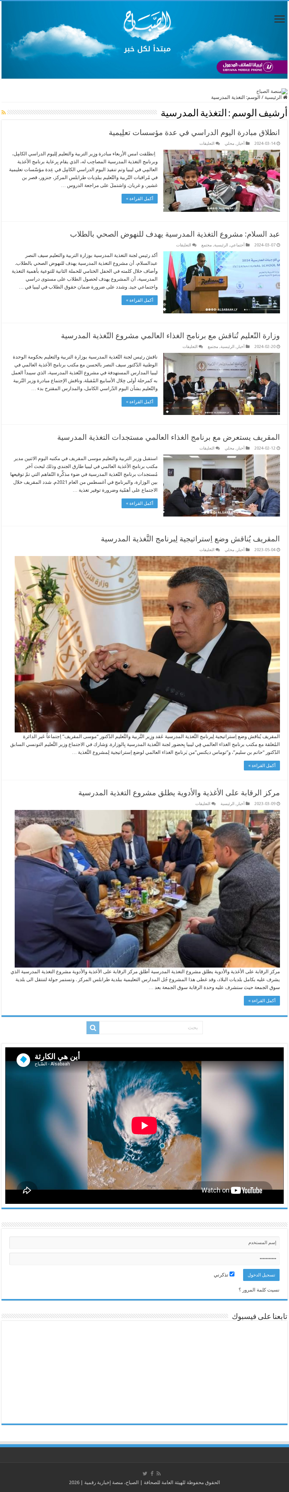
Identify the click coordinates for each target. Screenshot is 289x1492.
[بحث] (93, 1027)
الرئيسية (274, 97)
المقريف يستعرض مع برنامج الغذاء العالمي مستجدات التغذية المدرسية (168, 437)
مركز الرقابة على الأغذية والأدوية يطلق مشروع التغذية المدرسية (179, 792)
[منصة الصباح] (144, 40)
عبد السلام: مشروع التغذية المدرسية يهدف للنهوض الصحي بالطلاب (175, 234)
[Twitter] (145, 1473)
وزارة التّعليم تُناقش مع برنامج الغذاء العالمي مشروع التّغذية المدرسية (170, 335)
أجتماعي (237, 245)
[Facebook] (152, 1473)
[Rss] (158, 1473)
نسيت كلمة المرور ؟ (259, 1290)
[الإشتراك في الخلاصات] (4, 112)
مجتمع (206, 245)
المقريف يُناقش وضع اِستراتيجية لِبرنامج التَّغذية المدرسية (190, 538)
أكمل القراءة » (139, 198)
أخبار (241, 143)
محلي (229, 143)
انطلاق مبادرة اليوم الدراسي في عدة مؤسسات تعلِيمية (194, 132)
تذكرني (222, 1275)
